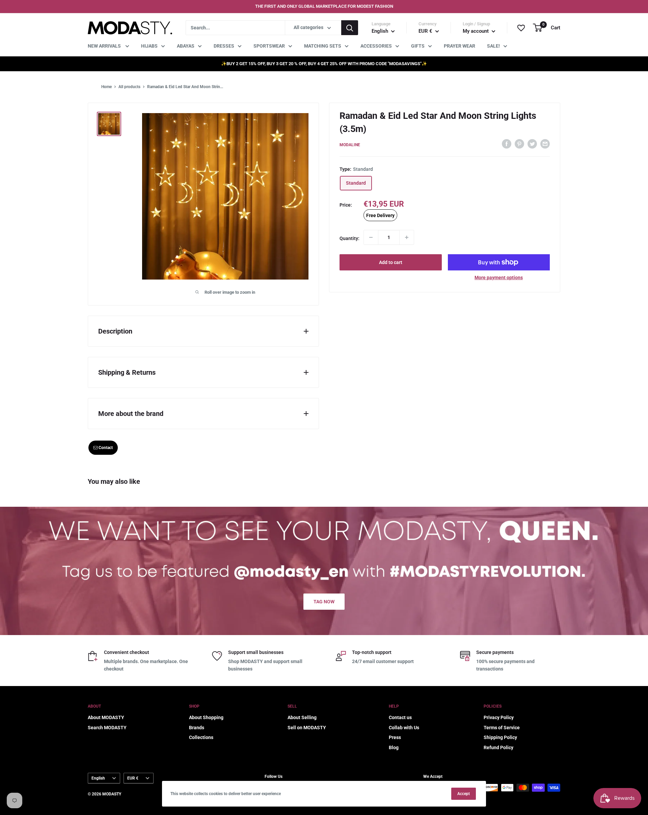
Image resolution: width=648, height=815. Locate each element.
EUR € (132, 778)
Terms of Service (502, 727)
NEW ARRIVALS (105, 46)
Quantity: (349, 238)
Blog (394, 747)
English (98, 778)
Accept (463, 793)
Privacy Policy (499, 717)
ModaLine (350, 144)
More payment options (499, 277)
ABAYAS (185, 46)
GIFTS (418, 46)
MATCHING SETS (322, 46)
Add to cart (390, 262)
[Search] (349, 27)
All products (129, 86)
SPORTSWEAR (269, 46)
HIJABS (149, 46)
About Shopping (206, 717)
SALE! (493, 46)
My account (476, 31)
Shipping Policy (500, 737)
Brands (196, 727)
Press (395, 737)
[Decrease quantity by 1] (371, 237)
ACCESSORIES (376, 46)
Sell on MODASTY (307, 727)
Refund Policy (498, 747)
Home (106, 86)
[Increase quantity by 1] (407, 237)
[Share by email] (545, 144)
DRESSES (224, 46)
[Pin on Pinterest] (519, 144)
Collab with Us (404, 727)
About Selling (302, 717)
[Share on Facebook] (506, 144)
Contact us (400, 717)
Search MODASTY (107, 727)
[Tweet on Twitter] (532, 144)
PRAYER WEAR (459, 46)
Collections (201, 737)
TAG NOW (324, 601)
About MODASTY (106, 717)
